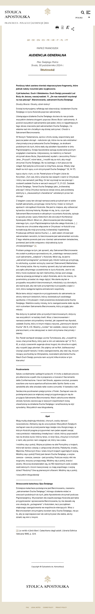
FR (48, 40)
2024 (47, 23)
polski (81, 18)
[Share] (80, 29)
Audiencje (38, 23)
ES (43, 40)
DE (33, 40)
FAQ (27, 607)
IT (58, 40)
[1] (35, 246)
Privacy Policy (61, 607)
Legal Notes (35, 607)
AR (28, 40)
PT (67, 40)
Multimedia (47, 69)
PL (62, 40)
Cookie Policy (48, 607)
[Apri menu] (88, 12)
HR (53, 40)
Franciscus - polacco (18, 23)
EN (38, 40)
